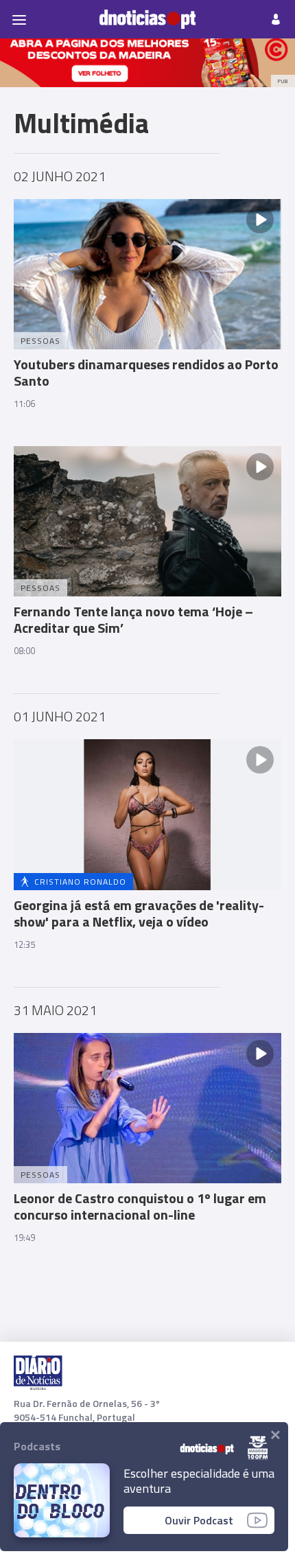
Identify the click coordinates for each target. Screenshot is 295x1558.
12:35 (24, 944)
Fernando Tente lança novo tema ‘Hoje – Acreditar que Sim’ (133, 619)
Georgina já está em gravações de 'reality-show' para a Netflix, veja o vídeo (139, 913)
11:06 (24, 403)
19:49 (24, 1237)
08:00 (24, 651)
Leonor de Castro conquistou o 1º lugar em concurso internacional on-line (140, 1206)
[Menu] (19, 19)
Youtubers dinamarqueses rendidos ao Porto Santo (146, 372)
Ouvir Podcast (199, 1520)
